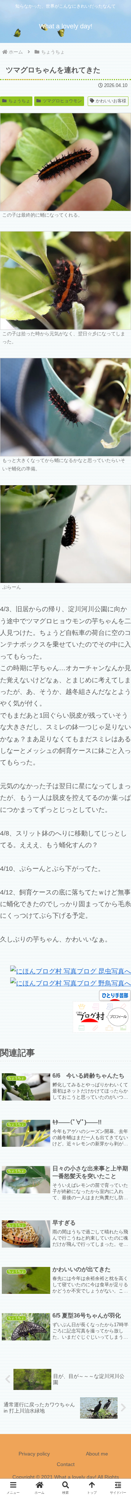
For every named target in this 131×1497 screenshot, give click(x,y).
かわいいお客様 (111, 100)
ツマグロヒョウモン (62, 100)
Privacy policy (34, 1454)
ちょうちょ (19, 100)
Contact (66, 1464)
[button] (116, 1137)
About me (97, 1454)
